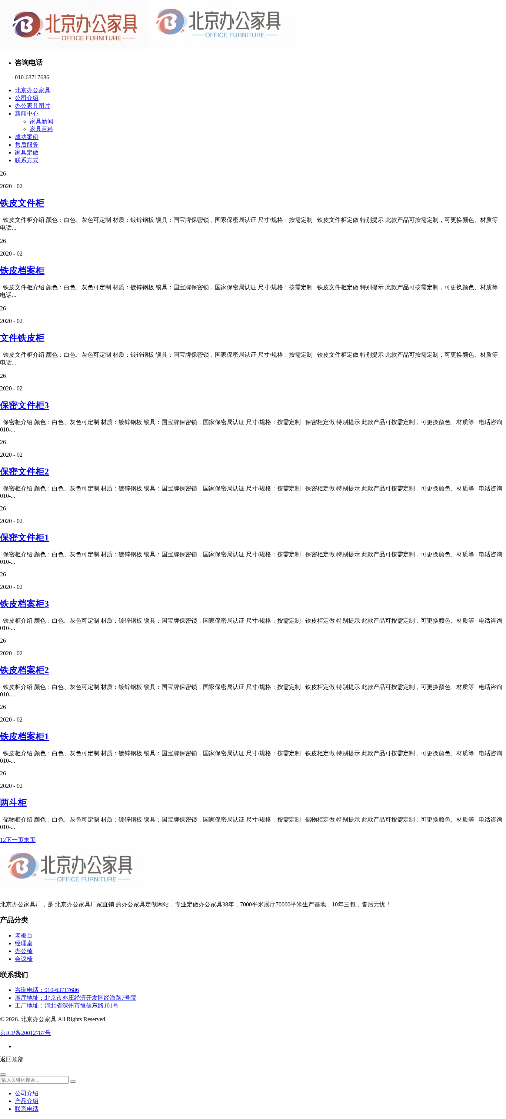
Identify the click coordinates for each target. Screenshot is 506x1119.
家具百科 (41, 129)
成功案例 (27, 137)
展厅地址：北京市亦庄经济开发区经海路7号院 (75, 998)
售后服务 (27, 144)
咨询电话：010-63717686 (47, 990)
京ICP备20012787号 (25, 1033)
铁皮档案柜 (22, 270)
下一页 (15, 840)
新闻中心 (27, 113)
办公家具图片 (32, 106)
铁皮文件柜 (22, 203)
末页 (30, 840)
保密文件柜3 (24, 405)
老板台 (24, 935)
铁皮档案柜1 (24, 736)
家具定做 (27, 152)
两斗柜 (13, 802)
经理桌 (24, 943)
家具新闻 (41, 121)
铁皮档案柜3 (24, 604)
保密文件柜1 (24, 537)
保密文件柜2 (24, 471)
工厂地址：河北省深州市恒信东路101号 (67, 1005)
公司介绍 (27, 98)
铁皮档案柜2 (24, 670)
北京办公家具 (32, 90)
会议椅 (24, 959)
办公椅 (24, 951)
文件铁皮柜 (22, 338)
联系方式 (27, 160)
